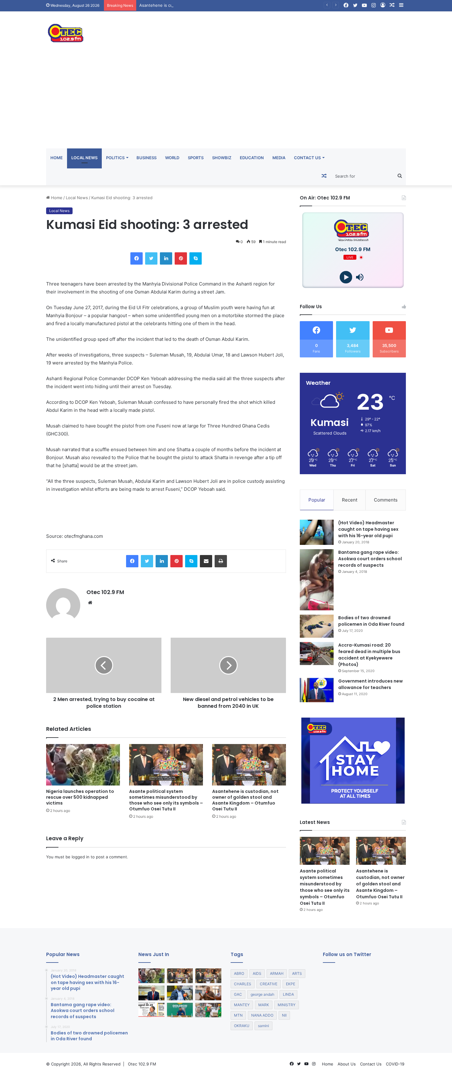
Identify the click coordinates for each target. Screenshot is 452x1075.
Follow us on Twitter (347, 954)
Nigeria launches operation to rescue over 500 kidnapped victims (80, 797)
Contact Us (307, 157)
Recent (349, 500)
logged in (80, 856)
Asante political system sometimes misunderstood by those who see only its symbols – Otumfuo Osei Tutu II (166, 800)
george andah (262, 994)
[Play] (346, 277)
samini (263, 1025)
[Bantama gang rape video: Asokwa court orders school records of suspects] (317, 579)
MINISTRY (286, 1004)
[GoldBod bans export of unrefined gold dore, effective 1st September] (180, 1010)
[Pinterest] (181, 258)
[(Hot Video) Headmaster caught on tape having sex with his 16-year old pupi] (317, 532)
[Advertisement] (226, 102)
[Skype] (195, 258)
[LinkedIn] (166, 258)
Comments (386, 500)
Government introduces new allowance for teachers (370, 684)
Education (252, 157)
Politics (115, 157)
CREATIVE (268, 984)
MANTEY (242, 1004)
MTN (238, 1015)
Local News (84, 157)
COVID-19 (395, 1063)
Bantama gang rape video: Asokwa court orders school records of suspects (370, 558)
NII (284, 1015)
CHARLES (242, 984)
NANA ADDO (262, 1015)
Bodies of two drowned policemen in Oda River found (371, 621)
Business (147, 157)
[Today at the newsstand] (151, 1010)
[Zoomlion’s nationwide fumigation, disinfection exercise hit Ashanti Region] (208, 1010)
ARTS (297, 973)
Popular (316, 500)
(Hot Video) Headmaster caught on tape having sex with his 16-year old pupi (368, 529)
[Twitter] (151, 258)
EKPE (290, 984)
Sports (196, 157)
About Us (347, 1063)
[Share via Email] (206, 561)
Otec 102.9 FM (105, 592)
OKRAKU (241, 1025)
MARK (263, 1004)
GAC (238, 994)
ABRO (239, 973)
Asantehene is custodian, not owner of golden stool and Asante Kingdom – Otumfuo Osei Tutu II (232, 5)
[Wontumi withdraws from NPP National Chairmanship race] (208, 993)
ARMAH (276, 973)
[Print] (221, 561)
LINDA (288, 994)
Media (278, 157)
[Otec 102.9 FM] (103, 33)
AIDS (257, 973)
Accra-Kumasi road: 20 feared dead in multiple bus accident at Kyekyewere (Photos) (369, 654)
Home (56, 157)
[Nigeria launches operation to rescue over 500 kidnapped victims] (83, 765)
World (172, 157)
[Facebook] (136, 258)
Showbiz (221, 157)
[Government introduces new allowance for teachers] (317, 690)
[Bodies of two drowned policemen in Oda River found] (317, 626)
